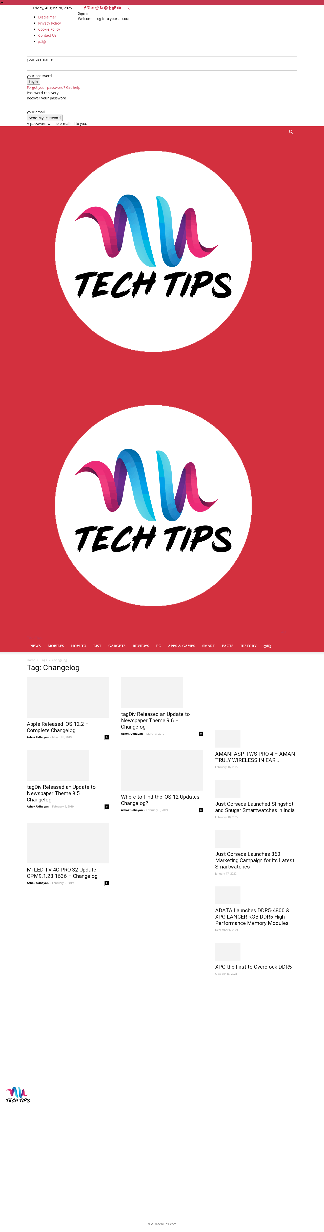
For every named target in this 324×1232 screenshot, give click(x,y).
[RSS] (102, 8)
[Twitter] (114, 8)
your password (39, 75)
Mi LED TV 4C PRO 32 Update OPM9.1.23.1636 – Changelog (62, 873)
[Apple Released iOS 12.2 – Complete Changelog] (68, 697)
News (35, 646)
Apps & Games (181, 646)
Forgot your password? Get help (53, 87)
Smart (208, 646)
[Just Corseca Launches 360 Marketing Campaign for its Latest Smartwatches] (256, 839)
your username (40, 59)
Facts (227, 646)
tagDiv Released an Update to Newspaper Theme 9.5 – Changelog (61, 793)
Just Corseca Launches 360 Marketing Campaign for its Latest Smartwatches (254, 860)
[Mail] (93, 8)
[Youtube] (119, 8)
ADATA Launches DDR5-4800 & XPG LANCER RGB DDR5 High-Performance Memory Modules (252, 916)
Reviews (141, 646)
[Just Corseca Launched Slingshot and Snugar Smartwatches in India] (256, 789)
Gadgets (117, 646)
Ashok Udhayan (38, 737)
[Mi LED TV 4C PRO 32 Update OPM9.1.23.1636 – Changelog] (68, 843)
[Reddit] (97, 8)
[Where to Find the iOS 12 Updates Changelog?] (162, 770)
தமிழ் (267, 646)
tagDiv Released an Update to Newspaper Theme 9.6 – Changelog (155, 720)
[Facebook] (85, 8)
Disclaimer (47, 17)
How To (78, 646)
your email (36, 112)
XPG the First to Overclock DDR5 (253, 967)
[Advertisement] (253, 696)
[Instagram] (89, 8)
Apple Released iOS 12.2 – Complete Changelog (58, 727)
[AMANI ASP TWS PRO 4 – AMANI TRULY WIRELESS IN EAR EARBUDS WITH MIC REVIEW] (256, 739)
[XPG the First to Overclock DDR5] (256, 952)
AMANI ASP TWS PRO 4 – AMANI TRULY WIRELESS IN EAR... (256, 757)
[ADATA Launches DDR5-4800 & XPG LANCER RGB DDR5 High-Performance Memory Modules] (256, 895)
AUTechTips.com (163, 1224)
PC (158, 646)
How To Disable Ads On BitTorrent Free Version (157, 1126)
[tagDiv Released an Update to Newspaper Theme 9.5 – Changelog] (68, 765)
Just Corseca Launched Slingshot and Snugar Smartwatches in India (255, 807)
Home (31, 660)
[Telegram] (106, 8)
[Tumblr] (110, 8)
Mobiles (56, 646)
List (97, 646)
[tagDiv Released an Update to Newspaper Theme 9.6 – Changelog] (162, 692)
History (248, 646)
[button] (291, 132)
